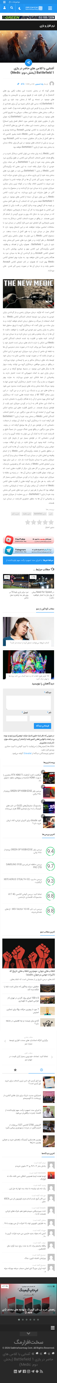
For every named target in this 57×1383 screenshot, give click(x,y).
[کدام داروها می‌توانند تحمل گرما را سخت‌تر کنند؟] (28, 631)
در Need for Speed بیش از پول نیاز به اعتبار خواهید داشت (43, 595)
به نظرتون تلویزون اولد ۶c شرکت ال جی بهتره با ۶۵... (24, 1223)
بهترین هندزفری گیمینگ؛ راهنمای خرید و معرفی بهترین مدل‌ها (21, 1141)
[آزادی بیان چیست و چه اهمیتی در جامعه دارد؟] (47, 1022)
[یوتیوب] (28, 539)
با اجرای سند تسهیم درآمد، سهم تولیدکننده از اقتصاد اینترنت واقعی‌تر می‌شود (24, 562)
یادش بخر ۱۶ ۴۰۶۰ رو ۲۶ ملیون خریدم (30, 1166)
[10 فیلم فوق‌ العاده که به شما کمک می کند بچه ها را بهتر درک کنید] (28, 664)
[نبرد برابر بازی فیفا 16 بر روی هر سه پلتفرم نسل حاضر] (15, 581)
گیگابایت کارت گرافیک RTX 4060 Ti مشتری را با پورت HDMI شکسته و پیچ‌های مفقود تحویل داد (22, 778)
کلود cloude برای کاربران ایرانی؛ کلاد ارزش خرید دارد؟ (23, 822)
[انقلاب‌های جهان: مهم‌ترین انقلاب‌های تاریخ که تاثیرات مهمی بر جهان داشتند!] (28, 953)
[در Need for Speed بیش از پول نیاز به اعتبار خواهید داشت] (41, 581)
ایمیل (25, 712)
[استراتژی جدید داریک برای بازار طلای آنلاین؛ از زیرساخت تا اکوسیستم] (49, 1097)
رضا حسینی (39, 84)
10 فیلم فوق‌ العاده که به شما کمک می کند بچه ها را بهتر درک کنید (29, 677)
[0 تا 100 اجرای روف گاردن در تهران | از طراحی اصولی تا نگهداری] (47, 999)
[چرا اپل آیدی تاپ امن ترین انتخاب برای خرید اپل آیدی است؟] (49, 1082)
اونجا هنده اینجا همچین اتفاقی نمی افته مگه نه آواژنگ (26, 1178)
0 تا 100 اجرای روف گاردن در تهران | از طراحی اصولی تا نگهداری (23, 999)
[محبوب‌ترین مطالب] (15, 1070)
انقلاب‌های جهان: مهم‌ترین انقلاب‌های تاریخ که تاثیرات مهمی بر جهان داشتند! (32, 973)
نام (49, 712)
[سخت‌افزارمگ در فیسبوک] (24, 1371)
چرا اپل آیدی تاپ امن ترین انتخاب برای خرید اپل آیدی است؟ (23, 1082)
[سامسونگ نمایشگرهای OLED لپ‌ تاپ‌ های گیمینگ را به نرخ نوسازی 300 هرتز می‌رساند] (49, 807)
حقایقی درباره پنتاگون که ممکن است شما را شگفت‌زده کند (21, 988)
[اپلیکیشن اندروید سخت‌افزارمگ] (37, 1371)
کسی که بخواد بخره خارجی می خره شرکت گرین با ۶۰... (25, 1235)
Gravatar (27, 753)
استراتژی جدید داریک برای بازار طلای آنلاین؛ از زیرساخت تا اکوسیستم (22, 1097)
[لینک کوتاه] (18, 84)
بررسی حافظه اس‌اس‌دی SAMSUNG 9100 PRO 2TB (24, 866)
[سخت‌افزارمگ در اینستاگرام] (28, 1371)
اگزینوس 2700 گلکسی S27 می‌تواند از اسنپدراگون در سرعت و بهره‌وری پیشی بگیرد (23, 1126)
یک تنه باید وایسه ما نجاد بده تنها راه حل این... (27, 1188)
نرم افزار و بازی (47, 26)
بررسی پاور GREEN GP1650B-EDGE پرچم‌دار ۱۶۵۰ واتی (22, 792)
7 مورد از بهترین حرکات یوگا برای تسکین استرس (23, 1011)
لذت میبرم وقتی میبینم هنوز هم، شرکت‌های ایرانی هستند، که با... (25, 1212)
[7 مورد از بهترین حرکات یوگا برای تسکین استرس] (47, 1011)
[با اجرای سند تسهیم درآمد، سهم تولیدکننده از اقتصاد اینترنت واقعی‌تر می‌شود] (49, 1112)
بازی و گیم (15, 513)
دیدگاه (47, 692)
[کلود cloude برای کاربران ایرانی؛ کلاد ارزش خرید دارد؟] (49, 822)
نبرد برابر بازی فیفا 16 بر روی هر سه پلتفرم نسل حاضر (18, 595)
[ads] (28, 17)
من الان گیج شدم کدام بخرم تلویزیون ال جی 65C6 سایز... (25, 1200)
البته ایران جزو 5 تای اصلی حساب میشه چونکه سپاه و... (25, 1270)
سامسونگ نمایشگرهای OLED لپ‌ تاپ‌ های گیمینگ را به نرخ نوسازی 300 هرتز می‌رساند (23, 807)
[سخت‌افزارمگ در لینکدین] (15, 1371)
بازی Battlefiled (40, 513)
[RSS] (41, 1371)
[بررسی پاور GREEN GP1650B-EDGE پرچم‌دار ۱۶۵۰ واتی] (49, 793)
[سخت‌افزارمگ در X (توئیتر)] (20, 1371)
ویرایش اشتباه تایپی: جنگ (35, 1258)
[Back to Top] (28, 1334)
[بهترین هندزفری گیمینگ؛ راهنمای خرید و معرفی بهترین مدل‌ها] (49, 1141)
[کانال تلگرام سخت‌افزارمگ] (32, 1371)
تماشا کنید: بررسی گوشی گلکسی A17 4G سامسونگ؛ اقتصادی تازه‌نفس (25, 896)
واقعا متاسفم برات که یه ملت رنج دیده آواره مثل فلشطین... (26, 1247)
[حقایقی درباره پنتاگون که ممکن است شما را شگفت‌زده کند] (47, 988)
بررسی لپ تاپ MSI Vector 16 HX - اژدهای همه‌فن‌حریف (23, 910)
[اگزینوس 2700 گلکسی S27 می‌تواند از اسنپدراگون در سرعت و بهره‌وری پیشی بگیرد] (49, 1126)
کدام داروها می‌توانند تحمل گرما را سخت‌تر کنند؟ (29, 643)
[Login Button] (4, 7)
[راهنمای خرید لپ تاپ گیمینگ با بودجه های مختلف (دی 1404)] (28, 1300)
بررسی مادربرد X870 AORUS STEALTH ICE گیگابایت (23, 881)
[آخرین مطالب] (41, 1070)
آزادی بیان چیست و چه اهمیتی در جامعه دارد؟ (22, 1022)
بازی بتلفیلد (27, 513)
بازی (50, 513)
